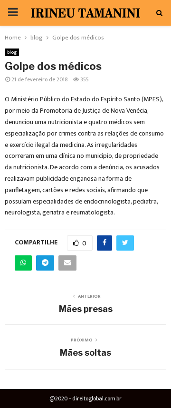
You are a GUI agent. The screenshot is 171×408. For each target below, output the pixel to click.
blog (12, 52)
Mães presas (86, 309)
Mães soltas (85, 353)
